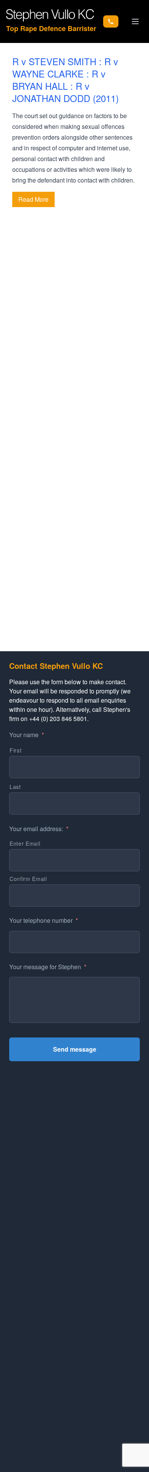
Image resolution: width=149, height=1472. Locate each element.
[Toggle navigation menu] (135, 21)
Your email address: (38, 829)
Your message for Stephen (47, 967)
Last (15, 786)
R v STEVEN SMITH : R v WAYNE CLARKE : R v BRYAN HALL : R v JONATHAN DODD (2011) (65, 79)
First (15, 750)
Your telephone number (43, 921)
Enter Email (25, 843)
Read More (33, 199)
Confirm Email (28, 879)
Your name (26, 735)
